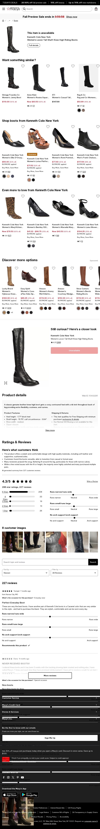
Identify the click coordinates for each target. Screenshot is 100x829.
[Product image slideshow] (25, 357)
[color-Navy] (12, 176)
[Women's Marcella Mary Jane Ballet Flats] (63, 208)
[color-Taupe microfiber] (83, 110)
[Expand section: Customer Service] (50, 698)
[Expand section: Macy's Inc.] (50, 718)
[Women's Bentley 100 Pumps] (38, 208)
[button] (9, 20)
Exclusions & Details (19, 761)
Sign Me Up (50, 738)
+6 (12, 312)
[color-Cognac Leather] (27, 312)
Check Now (31, 761)
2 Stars (5, 506)
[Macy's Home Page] (13, 9)
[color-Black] (4, 176)
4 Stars (5, 497)
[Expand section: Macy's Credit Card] (50, 705)
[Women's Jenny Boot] (13, 78)
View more (50, 430)
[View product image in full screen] (5, 383)
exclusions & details (71, 419)
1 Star (5, 511)
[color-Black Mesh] (29, 245)
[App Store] (10, 794)
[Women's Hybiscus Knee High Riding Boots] (10, 276)
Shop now (71, 16)
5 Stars (5, 492)
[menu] (3, 8)
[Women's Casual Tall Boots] (63, 78)
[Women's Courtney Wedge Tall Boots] (66, 276)
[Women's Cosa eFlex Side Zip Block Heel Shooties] (29, 276)
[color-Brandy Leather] (78, 308)
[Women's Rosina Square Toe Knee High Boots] (38, 78)
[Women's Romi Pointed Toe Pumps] (63, 139)
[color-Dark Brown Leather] (22, 312)
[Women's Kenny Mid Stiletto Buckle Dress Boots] (47, 276)
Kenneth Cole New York (39, 37)
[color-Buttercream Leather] (4, 312)
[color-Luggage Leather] (29, 179)
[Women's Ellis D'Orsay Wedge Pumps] (13, 139)
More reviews (50, 675)
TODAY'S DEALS (10, 3)
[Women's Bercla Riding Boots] (84, 276)
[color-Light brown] (83, 176)
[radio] (79, 110)
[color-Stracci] (41, 308)
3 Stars (5, 501)
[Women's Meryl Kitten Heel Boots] (13, 208)
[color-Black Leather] (33, 179)
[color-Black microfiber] (79, 110)
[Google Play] (29, 794)
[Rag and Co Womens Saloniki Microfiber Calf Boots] (88, 78)
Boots (16, 20)
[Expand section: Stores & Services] (50, 711)
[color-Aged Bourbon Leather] (82, 308)
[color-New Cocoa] (49, 308)
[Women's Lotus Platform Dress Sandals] (38, 139)
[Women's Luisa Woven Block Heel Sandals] (88, 208)
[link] (13, 98)
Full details (33, 45)
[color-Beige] (8, 176)
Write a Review (92, 481)
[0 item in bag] (96, 9)
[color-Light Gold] (58, 176)
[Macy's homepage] (3, 21)
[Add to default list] (22, 66)
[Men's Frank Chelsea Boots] (88, 139)
